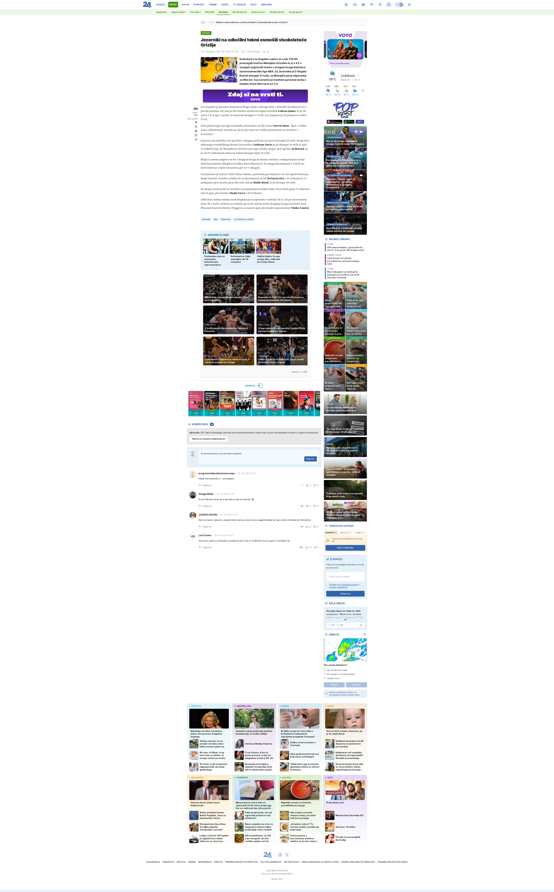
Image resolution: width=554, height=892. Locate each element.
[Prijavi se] (388, 4)
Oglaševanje (153, 862)
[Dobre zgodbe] (346, 4)
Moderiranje (205, 862)
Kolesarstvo (258, 12)
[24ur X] (286, 854)
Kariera (192, 862)
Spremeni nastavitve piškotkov (241, 862)
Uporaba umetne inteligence (392, 862)
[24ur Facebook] (280, 854)
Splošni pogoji (292, 862)
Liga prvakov (178, 12)
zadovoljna (244, 706)
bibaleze (196, 706)
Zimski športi (277, 12)
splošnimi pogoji (349, 584)
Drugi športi (295, 12)
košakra (206, 219)
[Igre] (355, 4)
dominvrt (242, 777)
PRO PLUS (181, 862)
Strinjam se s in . (344, 586)
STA (196, 115)
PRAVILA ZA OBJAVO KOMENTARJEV (208, 439)
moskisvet (197, 777)
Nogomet (161, 12)
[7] (259, 403)
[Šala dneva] (360, 625)
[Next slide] (316, 386)
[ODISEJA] (254, 386)
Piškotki (218, 862)
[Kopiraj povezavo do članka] (196, 139)
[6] (243, 403)
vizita (285, 706)
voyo (330, 777)
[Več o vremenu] (362, 90)
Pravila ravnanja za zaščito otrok (320, 862)
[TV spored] (363, 4)
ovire (359, 533)
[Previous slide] (312, 386)
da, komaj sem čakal (337, 670)
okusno (286, 777)
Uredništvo (168, 862)
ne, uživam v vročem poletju (341, 674)
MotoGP (209, 12)
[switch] (399, 4)
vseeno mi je (333, 678)
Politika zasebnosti (271, 862)
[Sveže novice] (203, 22)
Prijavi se (310, 459)
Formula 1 (195, 12)
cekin (330, 706)
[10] (306, 403)
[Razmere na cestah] (372, 4)
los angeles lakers (244, 219)
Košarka (223, 12)
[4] (211, 403)
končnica (226, 219)
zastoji (345, 533)
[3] (196, 403)
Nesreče (331, 533)
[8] (274, 403)
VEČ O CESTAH (345, 547)
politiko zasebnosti (338, 587)
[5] (227, 403)
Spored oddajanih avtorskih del (358, 862)
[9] (290, 403)
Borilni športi (240, 12)
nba (216, 219)
